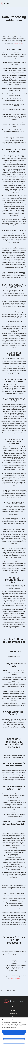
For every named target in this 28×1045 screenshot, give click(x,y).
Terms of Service (18, 43)
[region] (14, 1031)
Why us (14, 1016)
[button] (24, 3)
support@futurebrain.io (14, 978)
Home (14, 1007)
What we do (14, 1010)
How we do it (14, 1013)
